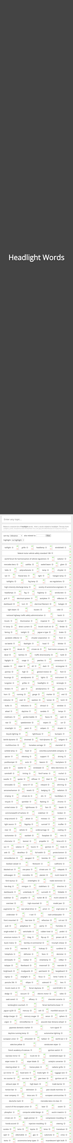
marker (49, 694)
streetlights (32, 881)
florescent (36, 864)
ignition (48, 847)
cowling (61, 830)
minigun (25, 886)
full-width (39, 852)
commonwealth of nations (15, 813)
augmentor (8, 909)
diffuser (34, 779)
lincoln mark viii (44, 626)
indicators (25, 705)
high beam (34, 1084)
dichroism (30, 1089)
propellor (24, 898)
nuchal (61, 773)
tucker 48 (40, 898)
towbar (26, 960)
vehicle (22, 830)
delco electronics (57, 768)
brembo (45, 858)
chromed (27, 739)
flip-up (43, 937)
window (60, 705)
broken (60, 813)
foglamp (40, 593)
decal (6, 655)
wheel (7, 711)
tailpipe (7, 965)
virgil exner (60, 909)
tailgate (62, 739)
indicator (7, 700)
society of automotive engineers (51, 587)
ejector (7, 756)
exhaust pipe (11, 1084)
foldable (61, 892)
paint (27, 728)
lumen (49, 700)
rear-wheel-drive (27, 909)
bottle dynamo (9, 739)
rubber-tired (45, 931)
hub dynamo (45, 739)
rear (6, 722)
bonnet (26, 841)
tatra (19, 1129)
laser (43, 1106)
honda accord (11, 1123)
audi (6, 926)
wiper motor (10, 1061)
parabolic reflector (12, 638)
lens (61, 982)
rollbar (61, 960)
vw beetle (8, 643)
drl (33, 666)
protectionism (58, 852)
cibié (58, 609)
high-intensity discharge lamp (16, 587)
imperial (43, 621)
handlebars (59, 796)
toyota (32, 1129)
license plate (34, 1067)
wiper (20, 666)
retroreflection (9, 858)
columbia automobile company (51, 751)
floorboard (25, 965)
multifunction (10, 745)
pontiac (8, 672)
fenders (7, 689)
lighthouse (36, 734)
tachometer (9, 835)
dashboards (8, 892)
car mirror (7, 1073)
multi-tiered (59, 875)
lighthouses (30, 807)
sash (62, 717)
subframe (58, 864)
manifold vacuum (58, 1010)
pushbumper (9, 762)
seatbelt (28, 835)
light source (9, 824)
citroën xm (9, 1118)
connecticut (59, 660)
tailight (24, 632)
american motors (11, 937)
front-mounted (10, 920)
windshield (59, 547)
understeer (10, 914)
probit (62, 931)
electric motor (43, 993)
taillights (10, 581)
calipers (43, 728)
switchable (27, 931)
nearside (60, 965)
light (40, 576)
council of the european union (17, 1106)
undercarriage (41, 830)
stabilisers (43, 886)
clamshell (59, 745)
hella (7, 570)
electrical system (23, 598)
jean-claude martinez (54, 1089)
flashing (43, 802)
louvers (36, 609)
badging (44, 790)
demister (60, 954)
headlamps (9, 593)
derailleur (21, 852)
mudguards (25, 971)
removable (8, 785)
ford (61, 672)
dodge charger (9, 1016)
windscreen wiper (51, 1044)
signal (6, 649)
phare (28, 818)
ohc (42, 796)
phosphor (8, 1112)
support (43, 756)
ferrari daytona (35, 988)
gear (23, 689)
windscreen (59, 593)
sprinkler (25, 802)
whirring (60, 785)
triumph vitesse (58, 943)
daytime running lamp (17, 1033)
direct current (24, 626)
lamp (44, 570)
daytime (25, 711)
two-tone (28, 920)
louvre (33, 847)
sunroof (44, 824)
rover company (10, 1095)
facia (44, 954)
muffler (61, 824)
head (27, 751)
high (24, 672)
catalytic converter (55, 1061)
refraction (45, 920)
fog (25, 593)
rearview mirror (11, 1056)
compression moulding (55, 1118)
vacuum (23, 993)
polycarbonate (25, 570)
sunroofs (44, 892)
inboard (44, 785)
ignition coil (59, 1078)
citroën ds (35, 649)
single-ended (9, 931)
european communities (54, 1095)
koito (6, 1140)
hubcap (42, 948)
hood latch (24, 1073)
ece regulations (56, 581)
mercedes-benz (10, 564)
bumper (61, 621)
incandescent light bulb (55, 1140)
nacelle (6, 779)
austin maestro (58, 1112)
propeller (42, 841)
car (62, 722)
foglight (8, 660)
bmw (46, 1129)
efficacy (32, 999)
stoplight (24, 977)
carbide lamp (9, 751)
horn (6, 694)
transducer (60, 1129)
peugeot (28, 858)
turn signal (54, 1027)
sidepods (61, 869)
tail (6, 576)
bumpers (58, 734)
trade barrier (57, 1084)
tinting (25, 773)
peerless (40, 660)
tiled (48, 779)
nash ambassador (55, 914)
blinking (61, 779)
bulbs (7, 705)
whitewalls (8, 960)
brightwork (8, 971)
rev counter (8, 1078)
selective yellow (16, 1044)
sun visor (25, 1078)
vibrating (25, 756)
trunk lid (33, 1056)
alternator (8, 841)
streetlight (9, 728)
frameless (59, 926)
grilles (24, 683)
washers (35, 700)
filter (48, 535)
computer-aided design (32, 1112)
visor (6, 830)
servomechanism (10, 790)
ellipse (28, 982)
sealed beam (46, 564)
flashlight (27, 643)
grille (24, 547)
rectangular (60, 666)
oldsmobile (19, 1135)
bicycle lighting (12, 734)
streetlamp (43, 960)
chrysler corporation (39, 638)
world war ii (60, 1039)
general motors (43, 672)
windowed (37, 768)
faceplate (45, 835)
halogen (61, 604)
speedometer (26, 722)
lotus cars (31, 1095)
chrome (60, 802)
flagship (27, 824)
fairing (7, 632)
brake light (41, 1073)
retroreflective (25, 1022)
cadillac (28, 564)
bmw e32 (60, 841)
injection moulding (36, 1123)
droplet (60, 728)
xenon (47, 1016)
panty (42, 926)
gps (34, 1135)
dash (45, 666)
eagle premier (29, 1118)
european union (9, 1039)
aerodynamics (41, 689)
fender (62, 626)
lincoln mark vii (11, 988)
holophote (9, 954)
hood (44, 643)
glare (62, 564)
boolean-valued (12, 864)
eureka (6, 1129)
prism (45, 909)
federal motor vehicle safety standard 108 (34, 553)
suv (5, 847)
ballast (44, 1039)
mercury (26, 1010)
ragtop (7, 977)
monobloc (26, 875)
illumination (25, 621)
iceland (61, 818)
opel (5, 1135)
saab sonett (10, 999)
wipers (45, 722)
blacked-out (8, 869)
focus (41, 977)
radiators (60, 790)
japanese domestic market (19, 1027)
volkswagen (8, 875)
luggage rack (60, 1073)
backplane (60, 762)
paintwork (43, 971)
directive (60, 886)
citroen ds (26, 796)
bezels (61, 807)
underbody (27, 892)
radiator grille (57, 1067)
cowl (21, 700)
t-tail (31, 914)
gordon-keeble (28, 717)
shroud (43, 705)
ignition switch (54, 1050)
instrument (59, 677)
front (61, 638)
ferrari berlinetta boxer (51, 1005)
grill (5, 598)
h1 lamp (7, 626)
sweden (7, 666)
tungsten (8, 683)
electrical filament (42, 604)
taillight (8, 547)
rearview (24, 948)
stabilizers (8, 717)
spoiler (20, 779)
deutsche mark (15, 1101)
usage (24, 660)
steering (59, 1123)
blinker (60, 643)
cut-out (61, 920)
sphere (62, 1016)
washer (20, 768)
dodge (7, 993)
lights (43, 677)
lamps (60, 711)
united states (9, 807)
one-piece (26, 869)
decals (19, 649)
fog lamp (31, 581)
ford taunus (10, 881)
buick (60, 615)
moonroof (43, 965)
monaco (44, 818)
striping (8, 796)
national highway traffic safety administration (24, 615)
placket (42, 875)
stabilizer (41, 813)
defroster (27, 954)
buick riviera (9, 943)
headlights (42, 683)
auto (27, 762)
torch (63, 700)
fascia (47, 717)
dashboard (8, 604)
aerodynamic (26, 677)
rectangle (60, 683)
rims (62, 835)
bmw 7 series (58, 977)
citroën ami (43, 869)
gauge (34, 694)
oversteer (9, 903)
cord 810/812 (58, 988)
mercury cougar (30, 1016)
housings (7, 677)
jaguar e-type (43, 632)
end (62, 694)
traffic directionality (42, 655)
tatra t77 (26, 785)
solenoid (45, 982)
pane (6, 768)
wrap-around (10, 818)
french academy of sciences (19, 1050)
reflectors (60, 598)
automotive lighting (52, 1033)
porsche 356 (9, 982)
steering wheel (11, 1067)
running (20, 694)
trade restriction (56, 881)
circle (7, 948)
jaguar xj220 (8, 1010)
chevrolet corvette (55, 999)
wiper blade (31, 1061)
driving (60, 756)
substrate (48, 1135)
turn (23, 604)
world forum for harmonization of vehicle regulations (25, 559)
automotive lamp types (27, 1140)
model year (57, 903)
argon (6, 1022)
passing (61, 689)
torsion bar (9, 1089)
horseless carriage (36, 745)
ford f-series (43, 773)
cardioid (61, 858)
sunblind (59, 948)
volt (39, 1010)
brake (61, 632)
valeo (62, 993)
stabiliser (7, 898)
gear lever (42, 1078)
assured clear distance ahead (52, 1022)
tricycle (7, 802)
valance (19, 847)
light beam (12, 609)
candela (43, 711)
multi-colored (59, 898)
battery (21, 655)
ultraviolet (29, 1039)
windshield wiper (56, 1056)
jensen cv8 (60, 937)
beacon (42, 762)
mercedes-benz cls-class (50, 1101)
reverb (29, 790)
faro (46, 807)
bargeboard (60, 971)
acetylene (43, 598)
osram (60, 1106)
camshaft (8, 773)
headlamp (40, 547)
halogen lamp (58, 576)
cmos (63, 1135)
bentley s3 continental (33, 943)
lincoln (7, 621)
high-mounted (33, 903)
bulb (62, 655)
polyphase (24, 926)
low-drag (7, 886)
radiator (60, 559)
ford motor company (56, 649)
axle (5, 852)
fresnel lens (22, 576)
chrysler (60, 570)
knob (62, 847)
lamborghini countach (16, 1005)
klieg (29, 937)
